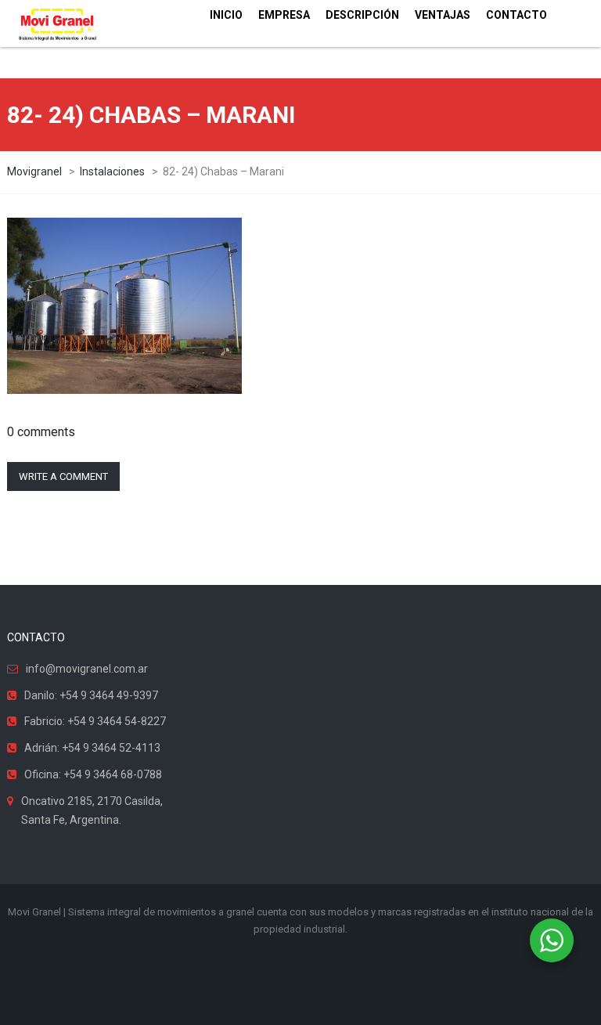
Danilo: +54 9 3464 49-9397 (91, 695)
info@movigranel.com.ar (87, 668)
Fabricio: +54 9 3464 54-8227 (95, 721)
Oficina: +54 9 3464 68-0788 (93, 774)
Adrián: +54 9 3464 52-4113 (92, 748)
